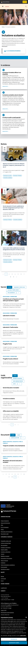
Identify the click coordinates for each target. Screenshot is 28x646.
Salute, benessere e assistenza (8, 565)
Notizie (2, 576)
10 (12, 477)
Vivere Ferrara (5, 584)
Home (3, 27)
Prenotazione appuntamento (7, 612)
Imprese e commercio (5, 547)
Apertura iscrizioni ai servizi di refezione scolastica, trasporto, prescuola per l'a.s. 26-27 (14, 165)
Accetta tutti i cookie (14, 642)
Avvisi (2, 581)
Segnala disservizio (5, 614)
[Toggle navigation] (3, 6)
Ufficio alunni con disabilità (11, 411)
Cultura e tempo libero (6, 543)
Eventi (5, 588)
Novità (2, 572)
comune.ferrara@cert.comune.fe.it (9, 605)
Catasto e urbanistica (5, 552)
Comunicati (3, 578)
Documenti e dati (4, 534)
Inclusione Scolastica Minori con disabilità (11, 73)
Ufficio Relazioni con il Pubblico (9, 603)
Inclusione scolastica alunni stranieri (12, 95)
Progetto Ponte (7, 344)
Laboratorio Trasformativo (10, 327)
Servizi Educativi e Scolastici (11, 388)
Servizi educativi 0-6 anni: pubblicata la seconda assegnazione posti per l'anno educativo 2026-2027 (13, 207)
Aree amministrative (5, 523)
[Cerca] (26, 6)
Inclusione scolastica (9, 398)
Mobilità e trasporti (5, 556)
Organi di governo (5, 521)
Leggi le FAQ (3, 610)
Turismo (2, 554)
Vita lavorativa (4, 545)
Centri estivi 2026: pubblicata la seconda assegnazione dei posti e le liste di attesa (14, 249)
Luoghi (2, 588)
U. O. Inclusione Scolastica (13, 51)
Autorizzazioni (4, 567)
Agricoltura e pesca (5, 569)
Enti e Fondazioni (5, 527)
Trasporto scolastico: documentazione (14, 446)
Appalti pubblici (4, 549)
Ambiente (3, 563)
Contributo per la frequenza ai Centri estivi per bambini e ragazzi (13, 300)
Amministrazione (5, 516)
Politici (2, 529)
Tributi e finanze (4, 560)
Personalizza (14, 639)
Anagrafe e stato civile (6, 541)
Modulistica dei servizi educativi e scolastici (12, 461)
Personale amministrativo (6, 531)
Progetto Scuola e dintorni (10, 359)
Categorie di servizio (6, 537)
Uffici (2, 525)
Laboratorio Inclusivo (9, 315)
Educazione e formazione (6, 558)
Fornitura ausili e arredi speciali (11, 117)
